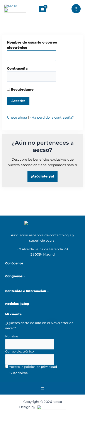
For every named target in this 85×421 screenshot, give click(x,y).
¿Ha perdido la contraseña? (52, 117)
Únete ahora (17, 117)
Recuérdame (22, 89)
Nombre (11, 336)
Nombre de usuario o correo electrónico (32, 45)
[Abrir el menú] (42, 388)
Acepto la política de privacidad (32, 367)
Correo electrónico (19, 351)
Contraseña (17, 68)
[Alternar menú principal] (76, 8)
